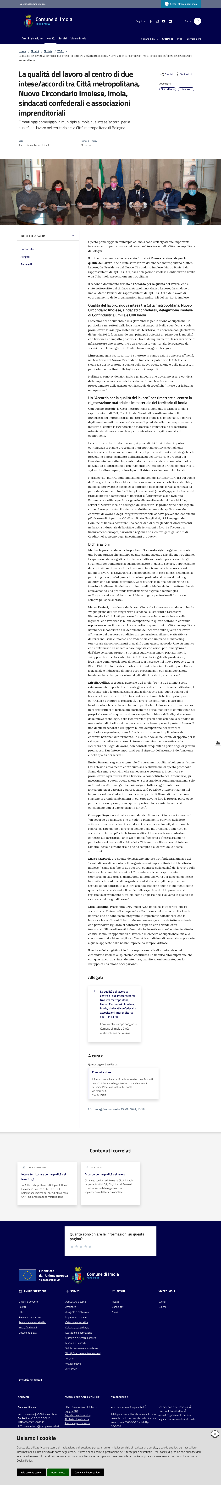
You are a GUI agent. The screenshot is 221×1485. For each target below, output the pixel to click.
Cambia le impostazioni (87, 1472)
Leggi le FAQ (71, 1411)
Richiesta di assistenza (77, 1419)
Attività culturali (30, 1380)
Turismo (69, 1358)
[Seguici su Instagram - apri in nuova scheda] (156, 21)
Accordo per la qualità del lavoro (105, 1174)
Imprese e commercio (76, 1317)
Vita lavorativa (73, 1364)
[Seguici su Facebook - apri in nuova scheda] (149, 21)
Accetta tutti (58, 1472)
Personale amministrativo (32, 1322)
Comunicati (118, 1307)
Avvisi (115, 1312)
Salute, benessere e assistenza (81, 1348)
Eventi (162, 1302)
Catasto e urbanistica (76, 1322)
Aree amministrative (30, 1317)
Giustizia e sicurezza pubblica (80, 1338)
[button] (197, 21)
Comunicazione (101, 1072)
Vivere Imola (167, 1291)
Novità (35, 51)
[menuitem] (32, 39)
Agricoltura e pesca (75, 1302)
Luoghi (162, 1307)
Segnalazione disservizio (77, 1415)
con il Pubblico (89, 1407)
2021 (60, 51)
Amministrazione (35, 1291)
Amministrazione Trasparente (127, 1407)
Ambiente (70, 1307)
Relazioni (77, 1407)
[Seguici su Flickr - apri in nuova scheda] (169, 21)
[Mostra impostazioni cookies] (218, 743)
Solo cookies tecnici (31, 1472)
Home (22, 51)
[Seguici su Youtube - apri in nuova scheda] (162, 21)
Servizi (75, 1291)
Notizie (48, 51)
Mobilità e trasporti (75, 1343)
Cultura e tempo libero (77, 1327)
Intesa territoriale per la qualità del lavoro (43, 1176)
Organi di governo (28, 1302)
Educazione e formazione (78, 1333)
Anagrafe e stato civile (77, 1312)
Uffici (21, 1312)
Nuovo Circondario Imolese (32, 3)
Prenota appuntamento (77, 1423)
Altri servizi (71, 1369)
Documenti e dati (28, 1333)
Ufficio (68, 1407)
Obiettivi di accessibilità (170, 1411)
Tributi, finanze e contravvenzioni (82, 1353)
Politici (22, 1307)
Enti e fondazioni (28, 1327)
